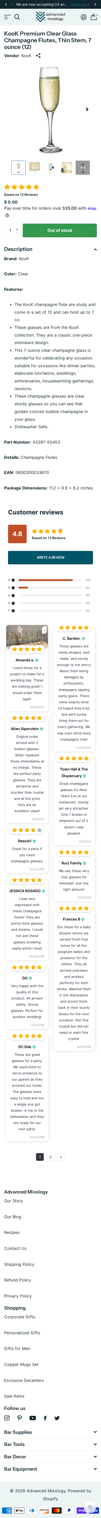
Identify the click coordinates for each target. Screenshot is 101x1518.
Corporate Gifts (19, 1316)
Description (18, 249)
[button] (5, 4)
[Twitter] (57, 1418)
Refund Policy (17, 1280)
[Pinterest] (19, 1418)
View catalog (7, 17)
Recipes (11, 1232)
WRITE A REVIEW (50, 557)
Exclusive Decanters (24, 1380)
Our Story (13, 1200)
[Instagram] (7, 1418)
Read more (80, 4)
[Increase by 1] (18, 225)
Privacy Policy (18, 1295)
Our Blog (12, 1216)
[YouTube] (33, 1418)
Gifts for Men (17, 1348)
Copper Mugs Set (21, 1364)
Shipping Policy (19, 1264)
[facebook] (45, 1418)
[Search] (17, 17)
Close (50, 1432)
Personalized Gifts (22, 1332)
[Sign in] (83, 17)
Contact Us (15, 1248)
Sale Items (14, 1396)
